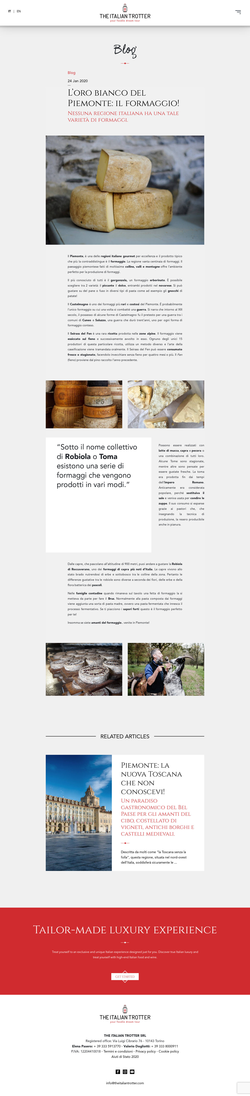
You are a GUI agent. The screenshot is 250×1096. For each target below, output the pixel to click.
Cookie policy (169, 1051)
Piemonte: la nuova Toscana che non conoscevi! (151, 778)
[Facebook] (118, 1071)
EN (19, 11)
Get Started (125, 976)
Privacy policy (146, 1051)
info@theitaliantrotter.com (125, 1083)
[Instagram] (125, 1071)
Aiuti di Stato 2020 (125, 1057)
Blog (71, 73)
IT (10, 11)
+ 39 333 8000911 (164, 1046)
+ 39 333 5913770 (107, 1046)
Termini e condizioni (118, 1051)
